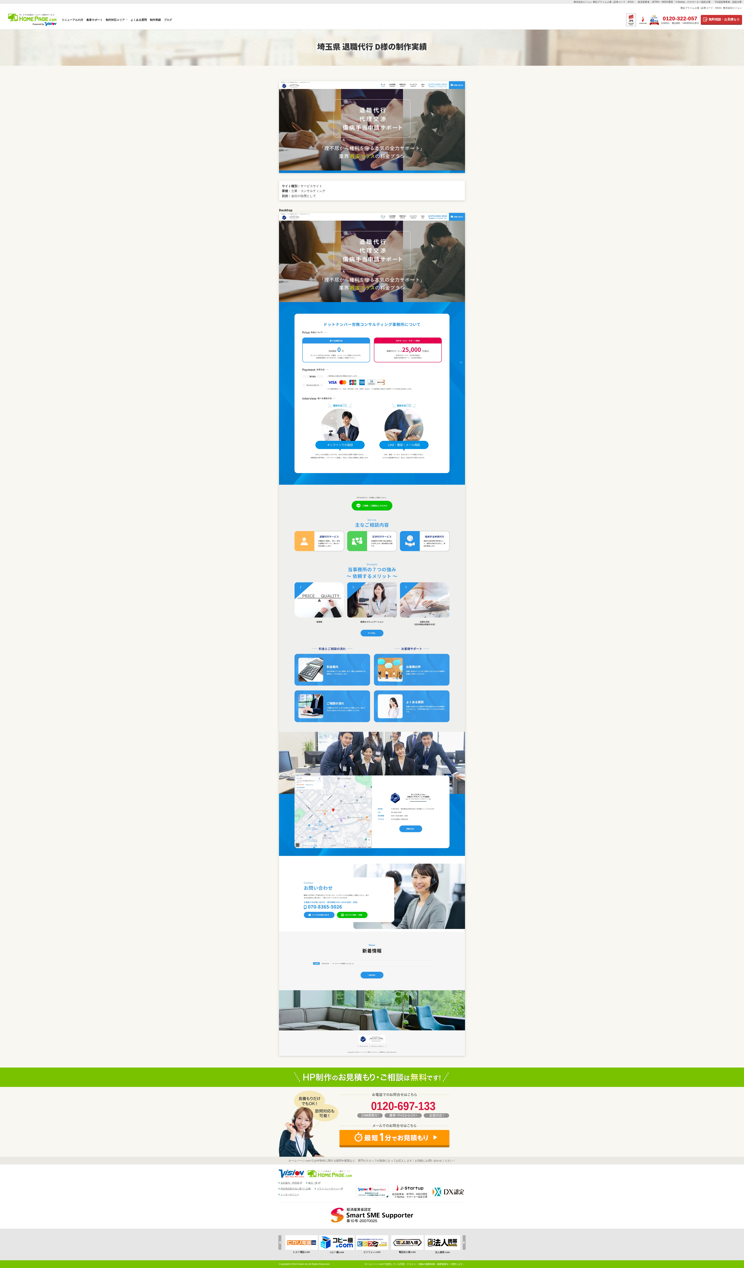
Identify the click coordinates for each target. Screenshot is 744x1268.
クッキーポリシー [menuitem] (290, 1194)
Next (464, 1242)
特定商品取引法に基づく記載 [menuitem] (296, 1188)
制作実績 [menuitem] (155, 19)
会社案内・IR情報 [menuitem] (290, 1183)
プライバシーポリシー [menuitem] (328, 1188)
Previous (279, 1242)
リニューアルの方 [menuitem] (72, 19)
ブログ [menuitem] (168, 19)
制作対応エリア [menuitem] (115, 19)
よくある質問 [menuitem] (139, 19)
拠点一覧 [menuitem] (313, 1183)
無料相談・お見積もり (724, 19)
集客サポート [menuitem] (94, 19)
